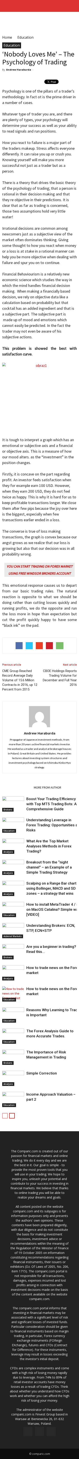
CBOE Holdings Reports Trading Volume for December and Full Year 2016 (60, 678)
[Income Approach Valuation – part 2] (13, 1099)
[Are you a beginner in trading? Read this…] (13, 951)
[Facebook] (27, 1431)
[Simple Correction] (13, 1078)
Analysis (8, 851)
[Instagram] (39, 1431)
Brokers (8, 809)
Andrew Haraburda (18, 69)
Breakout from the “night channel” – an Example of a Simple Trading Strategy (49, 867)
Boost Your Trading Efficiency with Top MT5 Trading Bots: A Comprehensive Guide (51, 804)
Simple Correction (41, 1073)
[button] (73, 6)
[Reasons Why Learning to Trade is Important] (13, 1015)
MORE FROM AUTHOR (47, 787)
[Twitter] (51, 1431)
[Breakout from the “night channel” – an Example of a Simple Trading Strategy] (13, 867)
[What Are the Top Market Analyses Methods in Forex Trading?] (13, 846)
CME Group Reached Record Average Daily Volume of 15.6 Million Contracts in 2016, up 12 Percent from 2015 (19, 680)
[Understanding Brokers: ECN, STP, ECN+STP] (13, 930)
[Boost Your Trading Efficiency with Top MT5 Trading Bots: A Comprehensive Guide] (13, 804)
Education (12, 45)
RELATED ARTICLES (17, 787)
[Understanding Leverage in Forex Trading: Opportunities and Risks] (13, 825)
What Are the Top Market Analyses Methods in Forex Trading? (49, 846)
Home (7, 37)
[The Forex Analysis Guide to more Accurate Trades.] (13, 1036)
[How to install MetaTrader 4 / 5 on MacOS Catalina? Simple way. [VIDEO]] (13, 909)
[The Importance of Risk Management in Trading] (13, 1057)
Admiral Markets (13, 936)
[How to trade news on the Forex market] (13, 972)
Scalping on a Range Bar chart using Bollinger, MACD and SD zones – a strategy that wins (51, 888)
